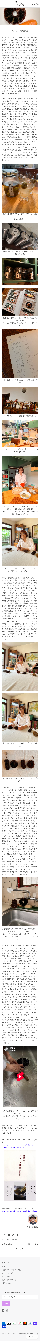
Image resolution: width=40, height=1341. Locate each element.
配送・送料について (9, 1276)
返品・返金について (9, 1280)
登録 (6, 1303)
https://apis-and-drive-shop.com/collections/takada (19, 1211)
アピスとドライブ (11, 1333)
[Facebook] (3, 1310)
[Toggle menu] (2, 3)
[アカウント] (33, 3)
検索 (3, 1266)
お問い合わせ (6, 1283)
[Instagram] (7, 1310)
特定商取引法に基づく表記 (11, 1270)
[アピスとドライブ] (20, 3)
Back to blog (20, 1249)
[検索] (7, 3)
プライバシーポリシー (10, 1273)
